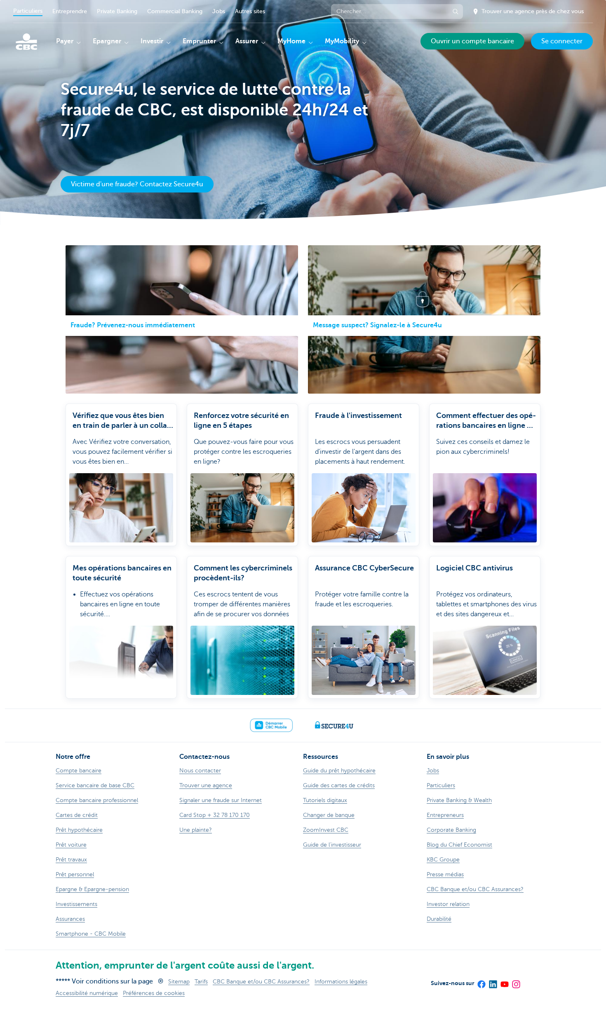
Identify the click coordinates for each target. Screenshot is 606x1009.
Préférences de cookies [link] (154, 993)
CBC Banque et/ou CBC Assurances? (261, 981)
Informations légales (341, 981)
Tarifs (201, 981)
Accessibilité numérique (87, 993)
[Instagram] (516, 981)
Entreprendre (69, 11)
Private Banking (117, 11)
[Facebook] (481, 981)
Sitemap (179, 981)
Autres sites (250, 11)
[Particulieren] (26, 41)
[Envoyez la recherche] (455, 11)
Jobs (218, 11)
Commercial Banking (174, 11)
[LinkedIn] (493, 981)
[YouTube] (504, 981)
